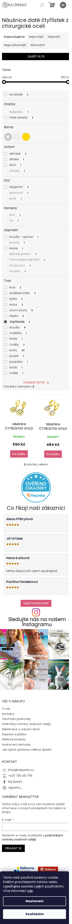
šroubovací (20, 265)
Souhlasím (34, 914)
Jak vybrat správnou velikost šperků (26, 750)
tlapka (16, 316)
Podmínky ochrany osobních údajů (26, 724)
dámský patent (23, 254)
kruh (15, 287)
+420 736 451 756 (20, 776)
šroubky (17, 271)
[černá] (8, 137)
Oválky (17, 345)
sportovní (19, 193)
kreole (16, 248)
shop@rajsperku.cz (21, 770)
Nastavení (35, 901)
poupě (16, 356)
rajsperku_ (15, 788)
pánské (17, 171)
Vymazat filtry (34, 382)
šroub (15, 367)
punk (15, 198)
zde (30, 890)
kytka (16, 299)
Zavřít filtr (36, 56)
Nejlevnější (36, 37)
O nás (6, 709)
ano (15, 215)
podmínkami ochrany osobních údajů (32, 837)
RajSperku (19, 112)
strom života (21, 310)
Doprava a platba (14, 734)
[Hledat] (42, 5)
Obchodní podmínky (16, 719)
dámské (17, 154)
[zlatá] (26, 137)
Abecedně (37, 45)
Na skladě (18, 94)
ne (14, 220)
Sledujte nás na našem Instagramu (37, 622)
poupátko (18, 362)
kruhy (17, 350)
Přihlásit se (13, 848)
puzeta (17, 242)
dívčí (15, 165)
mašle (16, 373)
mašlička (18, 333)
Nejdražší (54, 37)
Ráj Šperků (15, 782)
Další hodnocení (36, 603)
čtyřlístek (20, 322)
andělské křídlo (22, 293)
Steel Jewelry (21, 117)
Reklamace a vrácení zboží (21, 729)
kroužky (17, 327)
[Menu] (63, 5)
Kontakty (8, 714)
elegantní (19, 187)
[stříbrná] (17, 137)
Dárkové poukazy (14, 739)
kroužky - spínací (23, 237)
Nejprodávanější (15, 45)
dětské (16, 159)
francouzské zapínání (27, 260)
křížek (15, 339)
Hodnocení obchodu (16, 745)
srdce (16, 305)
